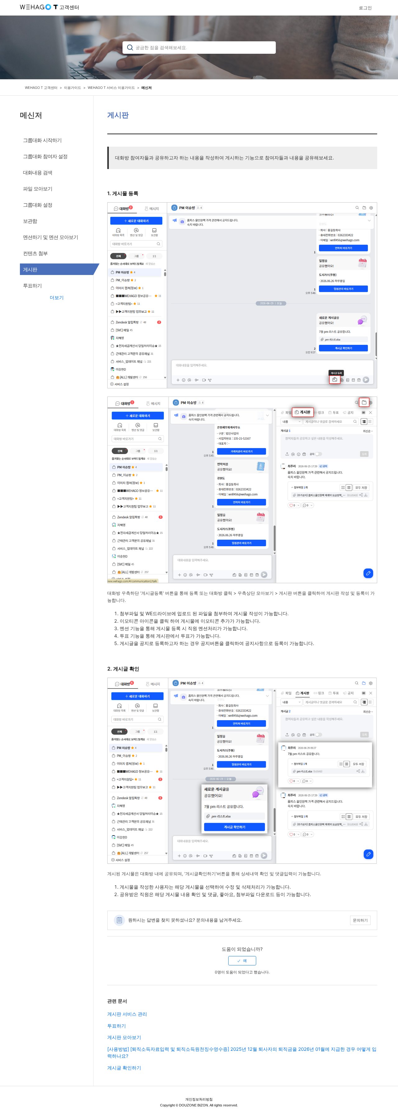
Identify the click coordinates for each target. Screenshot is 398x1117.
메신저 (146, 87)
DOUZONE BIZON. (194, 1105)
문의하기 (360, 920)
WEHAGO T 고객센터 (41, 87)
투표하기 (116, 1026)
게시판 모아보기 (124, 1037)
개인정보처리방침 (199, 1099)
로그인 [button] (365, 7)
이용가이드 (72, 87)
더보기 (57, 297)
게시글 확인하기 (124, 1068)
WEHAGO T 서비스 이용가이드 (111, 87)
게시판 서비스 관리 (127, 1014)
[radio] (242, 960)
